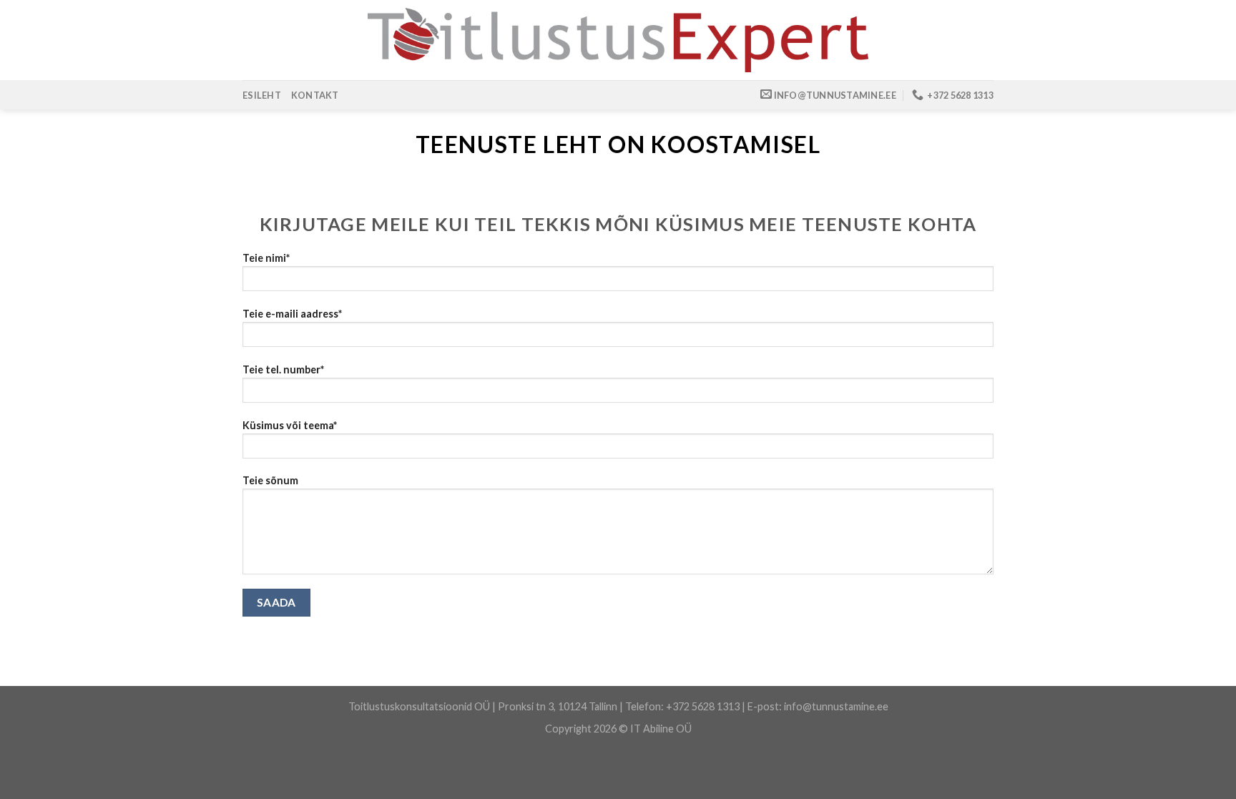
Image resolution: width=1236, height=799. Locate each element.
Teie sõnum (270, 480)
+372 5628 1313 (703, 706)
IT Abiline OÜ (661, 728)
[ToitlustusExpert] (618, 40)
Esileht (261, 95)
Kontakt (315, 95)
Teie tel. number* (283, 369)
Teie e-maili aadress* (292, 314)
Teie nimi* (266, 258)
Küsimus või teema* (289, 425)
